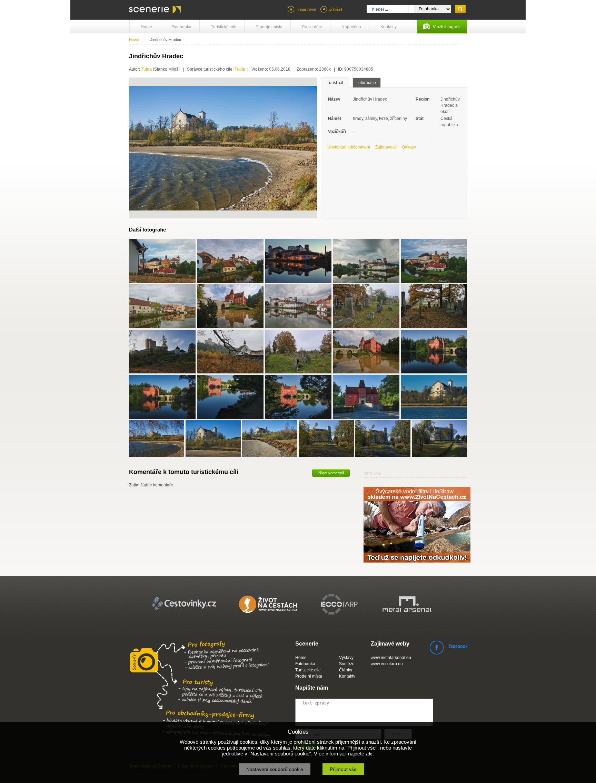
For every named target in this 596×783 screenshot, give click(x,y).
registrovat (307, 9)
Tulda (146, 69)
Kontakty (388, 26)
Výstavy (346, 657)
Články (345, 670)
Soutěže (347, 663)
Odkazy (409, 147)
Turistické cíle (223, 26)
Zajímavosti (386, 147)
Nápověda (351, 26)
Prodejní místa (269, 26)
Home (146, 26)
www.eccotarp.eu (387, 663)
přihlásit (335, 9)
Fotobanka (181, 26)
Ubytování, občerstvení (348, 147)
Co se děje (312, 26)
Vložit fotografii (446, 26)
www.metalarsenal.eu (391, 657)
